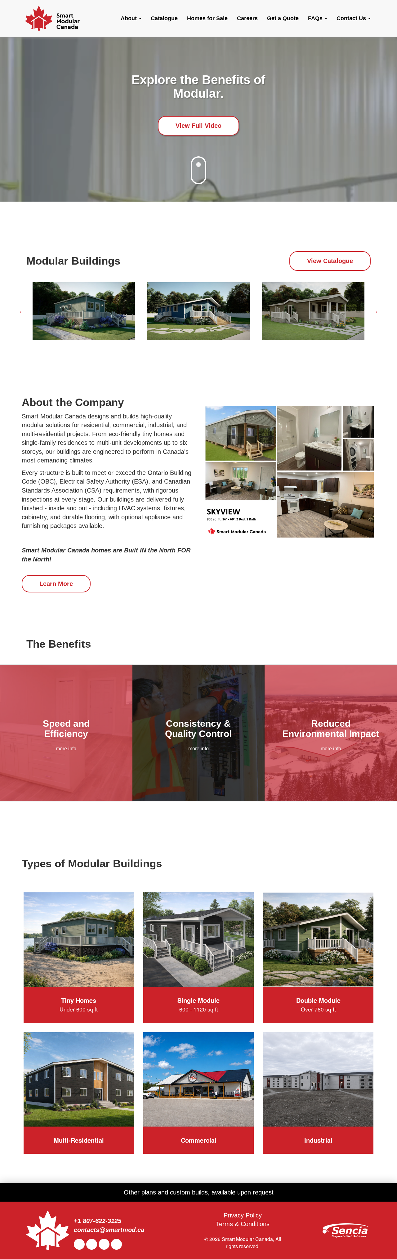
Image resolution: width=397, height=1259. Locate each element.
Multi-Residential (79, 1140)
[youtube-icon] (105, 1244)
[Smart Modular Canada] (52, 18)
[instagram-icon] (117, 1244)
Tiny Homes (79, 1004)
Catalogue (164, 18)
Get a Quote (283, 18)
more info (66, 748)
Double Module (318, 1004)
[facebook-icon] (80, 1244)
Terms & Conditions (243, 1224)
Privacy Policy (243, 1215)
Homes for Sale (207, 18)
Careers (247, 18)
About (129, 18)
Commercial (198, 1140)
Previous (22, 311)
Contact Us (352, 18)
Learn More (56, 583)
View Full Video (198, 125)
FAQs (316, 18)
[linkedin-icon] (92, 1244)
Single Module (198, 1004)
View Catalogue (330, 260)
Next (375, 311)
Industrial (318, 1140)
